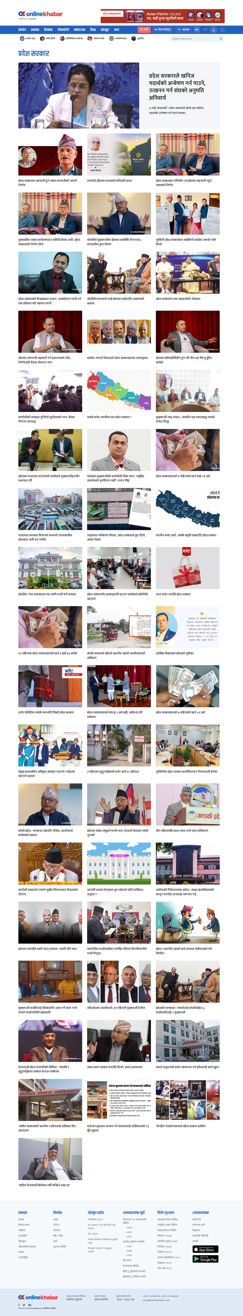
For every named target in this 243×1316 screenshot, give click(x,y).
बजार (55, 1220)
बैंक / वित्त (58, 1236)
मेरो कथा (127, 1260)
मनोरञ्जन (79, 30)
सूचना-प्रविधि (59, 1247)
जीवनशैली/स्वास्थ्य (27, 1247)
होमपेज (22, 30)
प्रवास (21, 1252)
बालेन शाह (30, 38)
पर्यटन (56, 1225)
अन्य (116, 30)
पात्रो (146, 30)
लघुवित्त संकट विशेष (167, 1225)
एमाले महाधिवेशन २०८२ (169, 1257)
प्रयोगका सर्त (198, 1225)
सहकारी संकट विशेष (168, 1220)
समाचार (35, 30)
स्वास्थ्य (185, 30)
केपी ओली (50, 38)
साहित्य (21, 1230)
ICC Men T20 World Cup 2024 (102, 1226)
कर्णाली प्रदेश (121, 38)
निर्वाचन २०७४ (165, 1236)
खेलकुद (105, 30)
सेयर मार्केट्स (164, 30)
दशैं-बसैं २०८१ (164, 1268)
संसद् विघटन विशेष (167, 1230)
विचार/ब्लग (24, 1225)
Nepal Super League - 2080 (101, 1250)
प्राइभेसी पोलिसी (200, 1236)
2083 (129, 1255)
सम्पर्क (195, 1241)
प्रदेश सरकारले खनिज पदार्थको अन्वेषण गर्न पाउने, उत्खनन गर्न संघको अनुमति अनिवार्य (177, 87)
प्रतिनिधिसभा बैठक (74, 38)
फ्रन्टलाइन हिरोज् (131, 1266)
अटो (55, 1241)
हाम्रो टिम (196, 1220)
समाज (21, 1220)
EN (196, 29)
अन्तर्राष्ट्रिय (23, 1257)
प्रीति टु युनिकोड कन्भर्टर (134, 1271)
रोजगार (56, 1230)
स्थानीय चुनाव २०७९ (167, 1241)
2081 (129, 1232)
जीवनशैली (63, 30)
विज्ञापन (196, 1230)
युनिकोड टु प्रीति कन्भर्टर (134, 1277)
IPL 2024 (93, 1234)
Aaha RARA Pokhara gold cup (103, 1241)
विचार (93, 30)
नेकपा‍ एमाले (99, 38)
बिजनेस (48, 30)
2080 (129, 1227)
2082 (129, 1236)
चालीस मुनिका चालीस (133, 1242)
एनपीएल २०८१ (95, 1220)
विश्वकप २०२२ (164, 1263)
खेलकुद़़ (22, 1241)
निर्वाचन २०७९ (165, 1247)
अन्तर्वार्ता (22, 1236)
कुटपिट (141, 38)
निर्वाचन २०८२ (164, 1252)
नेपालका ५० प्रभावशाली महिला (134, 1221)
